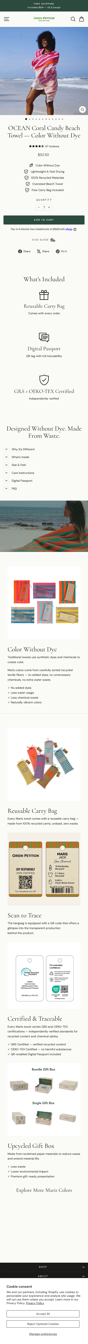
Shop (43, 1267)
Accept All (43, 1314)
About (43, 1276)
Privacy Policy (35, 1303)
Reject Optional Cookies (43, 1324)
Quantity (44, 200)
